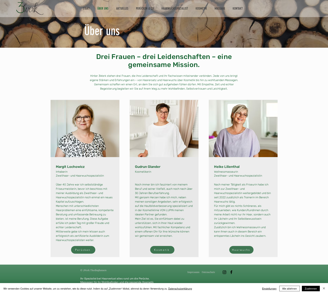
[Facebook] (231, 272)
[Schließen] (324, 288)
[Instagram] (224, 272)
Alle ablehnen (289, 288)
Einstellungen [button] (269, 288)
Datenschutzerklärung (180, 288)
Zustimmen (311, 288)
